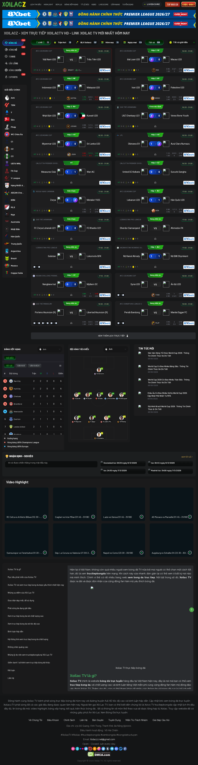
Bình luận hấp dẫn (15, 631)
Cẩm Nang (115, 4)
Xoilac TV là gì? (14, 569)
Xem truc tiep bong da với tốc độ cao (24, 623)
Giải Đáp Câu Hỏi (161, 720)
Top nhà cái (172, 4)
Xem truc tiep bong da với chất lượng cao (25, 616)
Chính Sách (69, 720)
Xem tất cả (186, 457)
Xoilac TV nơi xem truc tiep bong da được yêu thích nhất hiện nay (36, 585)
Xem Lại (59, 4)
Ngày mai (135, 42)
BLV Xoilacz (88, 42)
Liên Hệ (83, 720)
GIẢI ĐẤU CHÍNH (12, 89)
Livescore (103, 4)
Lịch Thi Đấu (35, 4)
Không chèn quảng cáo (18, 647)
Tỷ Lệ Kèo (85, 4)
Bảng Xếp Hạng (71, 4)
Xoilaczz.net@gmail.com (102, 739)
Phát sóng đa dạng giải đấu (19, 608)
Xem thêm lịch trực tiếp (111, 336)
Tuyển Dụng (127, 4)
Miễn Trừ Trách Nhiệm (137, 720)
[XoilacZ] (14, 4)
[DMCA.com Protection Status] (99, 754)
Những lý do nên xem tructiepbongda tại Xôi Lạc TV (30, 655)
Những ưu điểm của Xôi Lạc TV (21, 592)
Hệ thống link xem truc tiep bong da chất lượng (28, 639)
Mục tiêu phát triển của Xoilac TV (22, 577)
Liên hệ (11, 678)
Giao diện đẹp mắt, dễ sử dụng (21, 600)
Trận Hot (64, 42)
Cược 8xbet (188, 4)
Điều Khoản (53, 720)
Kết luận (11, 670)
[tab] (13, 43)
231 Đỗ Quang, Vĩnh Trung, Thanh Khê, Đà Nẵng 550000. (103, 726)
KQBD (94, 4)
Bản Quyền (97, 720)
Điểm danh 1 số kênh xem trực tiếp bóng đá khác (29, 662)
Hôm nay (111, 42)
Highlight (48, 4)
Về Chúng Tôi (35, 720)
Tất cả (154, 42)
